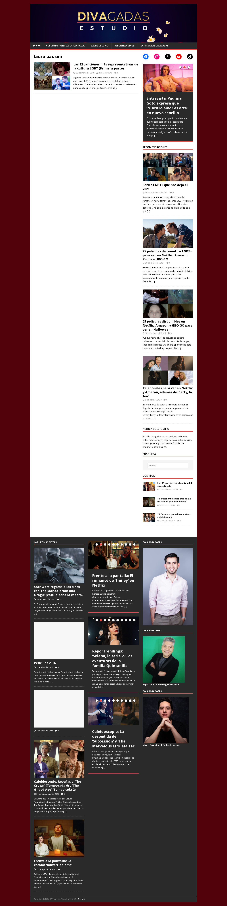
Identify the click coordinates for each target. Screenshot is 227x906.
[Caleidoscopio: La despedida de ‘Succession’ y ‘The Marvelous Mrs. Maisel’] (113, 711)
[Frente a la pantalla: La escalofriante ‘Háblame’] (59, 855)
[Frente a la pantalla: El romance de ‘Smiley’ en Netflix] (113, 555)
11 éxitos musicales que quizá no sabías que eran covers (174, 500)
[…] (116, 87)
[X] (168, 56)
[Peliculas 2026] (59, 657)
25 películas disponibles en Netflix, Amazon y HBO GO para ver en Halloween (168, 325)
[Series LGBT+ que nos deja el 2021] (168, 179)
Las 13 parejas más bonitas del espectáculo (174, 484)
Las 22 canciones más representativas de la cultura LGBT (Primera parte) (105, 66)
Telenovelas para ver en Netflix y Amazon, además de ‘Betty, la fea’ (168, 392)
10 (134, 544)
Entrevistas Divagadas (154, 45)
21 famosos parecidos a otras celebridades (174, 515)
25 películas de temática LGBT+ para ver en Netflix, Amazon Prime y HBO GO (167, 255)
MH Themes (79, 899)
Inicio (36, 45)
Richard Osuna (105, 72)
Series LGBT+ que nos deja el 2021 (165, 187)
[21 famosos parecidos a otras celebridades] (149, 520)
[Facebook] (146, 56)
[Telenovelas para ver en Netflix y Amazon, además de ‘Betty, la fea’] (168, 382)
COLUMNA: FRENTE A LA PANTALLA (65, 45)
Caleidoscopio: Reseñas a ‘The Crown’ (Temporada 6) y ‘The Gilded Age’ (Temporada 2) (57, 785)
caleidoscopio (99, 45)
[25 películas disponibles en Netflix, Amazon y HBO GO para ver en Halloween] (168, 316)
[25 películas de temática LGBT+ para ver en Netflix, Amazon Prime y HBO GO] (168, 245)
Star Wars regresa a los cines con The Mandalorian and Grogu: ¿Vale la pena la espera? (58, 591)
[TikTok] (190, 56)
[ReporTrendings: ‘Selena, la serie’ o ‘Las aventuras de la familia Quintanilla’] (113, 631)
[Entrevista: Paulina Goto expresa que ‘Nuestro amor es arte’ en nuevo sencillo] (168, 78)
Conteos (149, 476)
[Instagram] (157, 56)
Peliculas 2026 (45, 663)
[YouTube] (179, 56)
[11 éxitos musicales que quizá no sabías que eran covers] (149, 504)
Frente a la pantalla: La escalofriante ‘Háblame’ (53, 863)
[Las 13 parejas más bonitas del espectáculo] (149, 489)
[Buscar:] (168, 465)
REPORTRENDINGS (124, 45)
